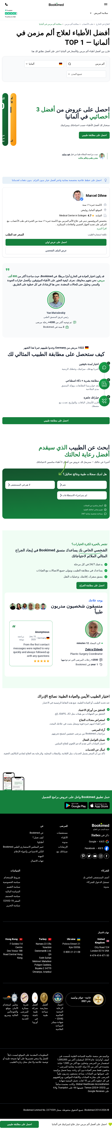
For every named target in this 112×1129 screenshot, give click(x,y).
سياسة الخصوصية (11, 882)
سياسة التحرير (13, 905)
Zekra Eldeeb (94, 649)
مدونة (65, 842)
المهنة (41, 856)
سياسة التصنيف (12, 896)
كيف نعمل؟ (38, 837)
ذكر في (105, 835)
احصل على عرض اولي (56, 242)
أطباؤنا (40, 842)
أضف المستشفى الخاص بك (96, 877)
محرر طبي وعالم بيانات (88, 158)
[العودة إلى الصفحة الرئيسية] (56, 4)
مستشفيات (62, 832)
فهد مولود (66, 154)
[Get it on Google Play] (76, 805)
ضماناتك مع (62, 851)
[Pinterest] (83, 856)
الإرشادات (63, 846)
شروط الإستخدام (12, 877)
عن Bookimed (37, 832)
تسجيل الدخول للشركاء (98, 882)
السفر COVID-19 (11, 900)
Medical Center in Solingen (72, 215)
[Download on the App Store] (99, 805)
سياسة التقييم (13, 886)
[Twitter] (89, 856)
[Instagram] (100, 856)
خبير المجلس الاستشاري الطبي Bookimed (23, 846)
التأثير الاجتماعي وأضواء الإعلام (29, 851)
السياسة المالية (12, 891)
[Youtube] (94, 856)
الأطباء (64, 837)
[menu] (106, 4)
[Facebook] (106, 856)
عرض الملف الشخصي (56, 250)
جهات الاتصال (37, 860)
